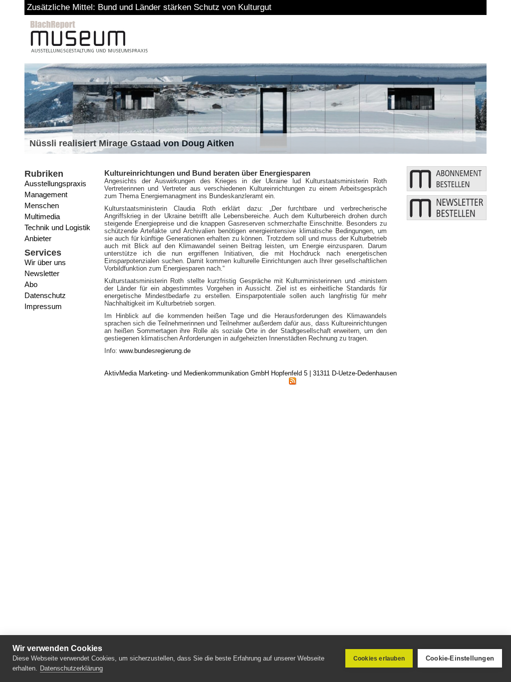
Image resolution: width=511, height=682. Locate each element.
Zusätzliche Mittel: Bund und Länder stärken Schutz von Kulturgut (149, 7)
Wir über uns (45, 262)
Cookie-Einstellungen (460, 658)
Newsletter (41, 273)
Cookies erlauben (379, 658)
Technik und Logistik (57, 227)
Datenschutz (45, 295)
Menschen (41, 205)
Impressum (43, 306)
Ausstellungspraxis (55, 183)
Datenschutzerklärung (71, 668)
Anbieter (37, 238)
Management (45, 194)
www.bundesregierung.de (155, 350)
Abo (30, 284)
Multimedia (42, 216)
